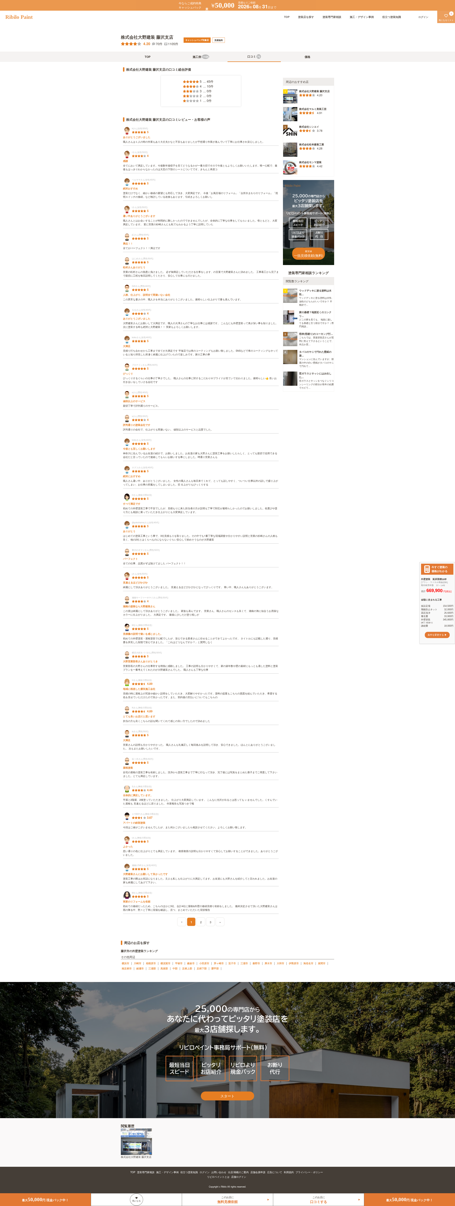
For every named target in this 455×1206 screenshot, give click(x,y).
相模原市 (151, 963)
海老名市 (308, 963)
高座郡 (164, 968)
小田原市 (204, 963)
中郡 (175, 968)
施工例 (201, 57)
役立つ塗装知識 (391, 17)
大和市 (280, 963)
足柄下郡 (202, 968)
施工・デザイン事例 (362, 17)
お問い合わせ (218, 1172)
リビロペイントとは (218, 1176)
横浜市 (125, 963)
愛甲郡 (215, 968)
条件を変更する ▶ (437, 635)
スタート (227, 1095)
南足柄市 (127, 968)
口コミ (253, 56)
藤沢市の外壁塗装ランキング (139, 951)
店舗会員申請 (257, 1172)
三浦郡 (152, 968)
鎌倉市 (191, 963)
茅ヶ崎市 (219, 963)
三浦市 (244, 963)
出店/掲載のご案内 (238, 1172)
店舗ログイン (238, 1176)
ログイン (205, 1172)
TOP (287, 17)
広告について (274, 1172)
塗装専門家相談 (332, 17)
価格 (307, 57)
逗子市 (232, 963)
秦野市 (256, 963)
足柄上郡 (187, 968)
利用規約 (289, 1172)
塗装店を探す (306, 17)
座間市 (321, 963)
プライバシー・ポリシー (309, 1172)
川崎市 (137, 963)
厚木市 (268, 963)
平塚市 (179, 963)
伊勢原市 (294, 963)
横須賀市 (165, 963)
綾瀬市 (140, 968)
